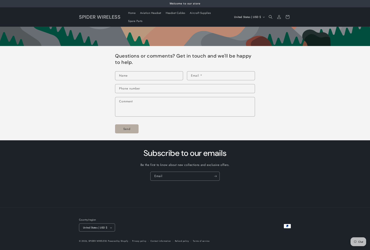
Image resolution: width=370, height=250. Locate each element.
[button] (270, 17)
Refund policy (182, 240)
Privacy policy (139, 240)
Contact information (161, 240)
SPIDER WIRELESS (97, 241)
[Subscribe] (215, 176)
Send (126, 129)
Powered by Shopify (118, 241)
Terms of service (201, 240)
